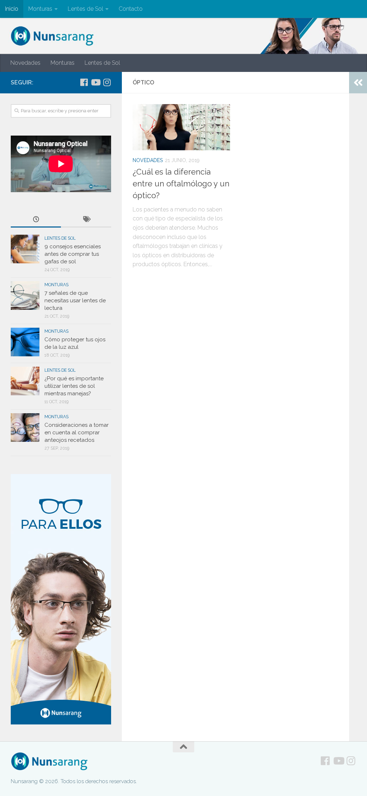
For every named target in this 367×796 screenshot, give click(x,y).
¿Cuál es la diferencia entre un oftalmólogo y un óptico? (181, 183)
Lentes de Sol (85, 8)
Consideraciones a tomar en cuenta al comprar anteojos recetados (76, 432)
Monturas (40, 8)
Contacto (131, 8)
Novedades (25, 62)
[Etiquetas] (86, 220)
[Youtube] (95, 82)
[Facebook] (84, 82)
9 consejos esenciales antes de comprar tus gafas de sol (72, 254)
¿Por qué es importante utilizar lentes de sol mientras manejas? (74, 386)
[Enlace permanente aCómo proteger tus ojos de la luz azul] (25, 342)
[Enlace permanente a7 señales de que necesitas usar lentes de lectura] (25, 295)
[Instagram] (107, 82)
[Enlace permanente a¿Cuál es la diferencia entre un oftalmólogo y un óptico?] (181, 127)
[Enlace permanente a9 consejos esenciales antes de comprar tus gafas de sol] (25, 249)
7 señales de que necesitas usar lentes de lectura (75, 300)
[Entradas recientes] (36, 220)
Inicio (11, 8)
